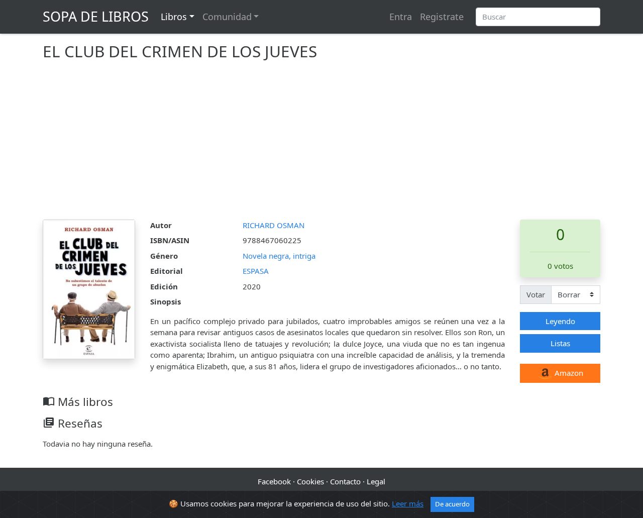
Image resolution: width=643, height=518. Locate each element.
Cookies (310, 481)
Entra (400, 17)
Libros (174, 17)
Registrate (442, 17)
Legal (376, 481)
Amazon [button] (568, 373)
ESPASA (256, 271)
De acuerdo (452, 503)
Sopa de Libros (96, 16)
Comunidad (227, 17)
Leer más (407, 503)
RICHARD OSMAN (273, 225)
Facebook (274, 481)
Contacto (345, 481)
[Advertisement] (321, 144)
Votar (535, 294)
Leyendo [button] (560, 321)
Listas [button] (560, 343)
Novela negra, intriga (279, 256)
